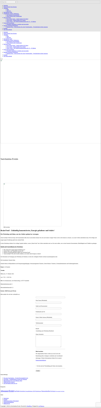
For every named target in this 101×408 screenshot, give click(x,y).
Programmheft (58, 391)
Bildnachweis (7, 403)
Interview (9, 11)
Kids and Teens (7, 17)
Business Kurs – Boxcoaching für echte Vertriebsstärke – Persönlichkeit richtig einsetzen (27, 27)
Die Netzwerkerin (8, 29)
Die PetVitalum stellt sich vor (10, 383)
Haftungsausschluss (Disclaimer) (11, 401)
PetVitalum (52, 391)
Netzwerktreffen (45, 391)
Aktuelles (6, 8)
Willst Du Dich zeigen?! (9, 382)
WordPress (29, 406)
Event (11, 391)
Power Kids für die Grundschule (14, 16)
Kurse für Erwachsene (9, 23)
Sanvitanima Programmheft (13, 15)
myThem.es (41, 406)
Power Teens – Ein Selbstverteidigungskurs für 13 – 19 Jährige (21, 21)
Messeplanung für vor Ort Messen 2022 (13, 380)
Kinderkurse (38, 391)
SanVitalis (62, 391)
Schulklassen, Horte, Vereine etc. (11, 13)
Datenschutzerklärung (41, 360)
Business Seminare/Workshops (11, 25)
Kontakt (5, 28)
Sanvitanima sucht (8, 12)
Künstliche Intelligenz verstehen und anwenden (18, 24)
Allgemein (4, 391)
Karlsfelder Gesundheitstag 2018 (27, 391)
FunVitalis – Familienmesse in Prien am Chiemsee (15, 379)
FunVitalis (17, 391)
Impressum (6, 398)
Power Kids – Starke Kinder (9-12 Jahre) (16, 20)
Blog (8, 9)
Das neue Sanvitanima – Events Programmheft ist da (16, 378)
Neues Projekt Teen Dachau (10, 7)
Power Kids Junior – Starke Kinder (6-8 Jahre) (17, 19)
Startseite (6, 5)
